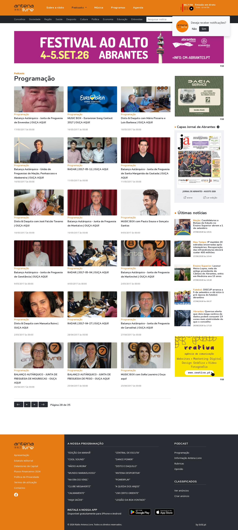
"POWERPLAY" (122, 479)
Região (48, 19)
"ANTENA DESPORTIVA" (127, 472)
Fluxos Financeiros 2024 (27, 471)
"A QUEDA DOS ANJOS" (127, 486)
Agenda (138, 7)
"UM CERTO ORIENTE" (127, 493)
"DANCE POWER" (124, 459)
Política (95, 19)
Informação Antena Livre (188, 458)
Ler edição (211, 197)
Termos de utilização (25, 482)
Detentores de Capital (26, 466)
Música (98, 7)
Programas (118, 7)
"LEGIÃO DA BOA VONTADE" (130, 499)
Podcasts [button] (78, 7)
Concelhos (19, 19)
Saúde (59, 19)
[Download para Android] (140, 512)
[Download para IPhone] (164, 512)
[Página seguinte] (34, 404)
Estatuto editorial (23, 460)
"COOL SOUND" (76, 459)
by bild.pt (201, 524)
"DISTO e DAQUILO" (126, 466)
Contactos (19, 487)
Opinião (178, 469)
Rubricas (179, 463)
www (189, 197)
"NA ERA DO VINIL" (78, 479)
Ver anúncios (181, 490)
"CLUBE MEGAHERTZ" (79, 486)
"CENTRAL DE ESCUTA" (127, 452)
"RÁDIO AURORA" (77, 466)
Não (194, 29)
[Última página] (43, 404)
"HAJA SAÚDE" (75, 499)
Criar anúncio (181, 496)
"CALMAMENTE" (76, 493)
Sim (204, 29)
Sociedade (34, 19)
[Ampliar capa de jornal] (199, 160)
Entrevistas (136, 19)
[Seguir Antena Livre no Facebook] (16, 495)
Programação (181, 452)
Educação (122, 19)
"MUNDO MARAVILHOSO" (82, 472)
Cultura (84, 19)
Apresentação (21, 455)
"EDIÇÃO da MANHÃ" (79, 452)
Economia (108, 19)
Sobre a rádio (55, 7)
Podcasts (19, 73)
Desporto (71, 19)
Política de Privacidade (26, 476)
